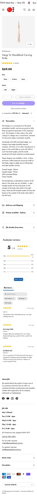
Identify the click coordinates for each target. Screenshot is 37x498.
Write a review (18, 279)
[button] (33, 9)
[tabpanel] (18, 329)
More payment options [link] (18, 108)
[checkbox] (8, 303)
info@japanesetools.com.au (11, 449)
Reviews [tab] (8, 287)
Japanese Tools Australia (13, 491)
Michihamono (6, 51)
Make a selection (25, 97)
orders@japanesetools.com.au (12, 443)
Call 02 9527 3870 (9, 436)
